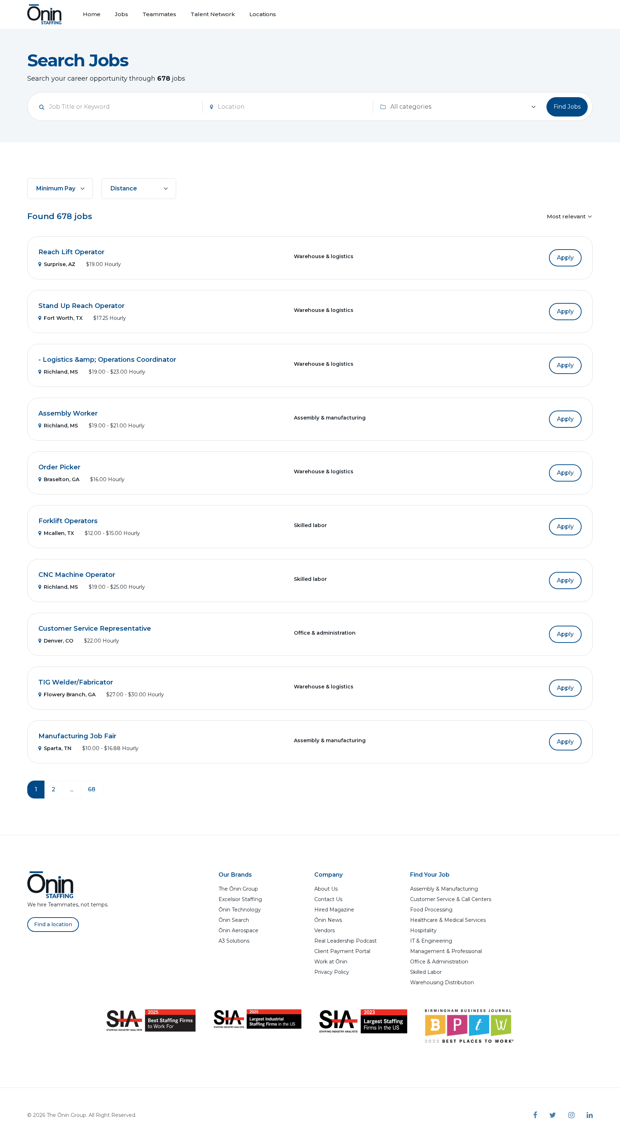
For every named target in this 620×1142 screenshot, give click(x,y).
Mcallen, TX (59, 533)
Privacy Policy (331, 972)
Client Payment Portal (342, 951)
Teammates (159, 14)
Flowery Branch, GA (69, 694)
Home (91, 14)
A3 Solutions (234, 941)
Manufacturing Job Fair (77, 736)
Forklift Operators (68, 521)
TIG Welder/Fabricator (75, 682)
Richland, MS (61, 372)
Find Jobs (567, 106)
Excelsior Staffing (240, 899)
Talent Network (213, 14)
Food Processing (431, 909)
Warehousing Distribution (442, 982)
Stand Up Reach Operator (81, 306)
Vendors (324, 930)
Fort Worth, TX (63, 318)
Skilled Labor (426, 972)
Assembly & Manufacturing (444, 889)
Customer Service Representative (94, 628)
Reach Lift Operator (71, 252)
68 (91, 789)
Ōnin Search (234, 920)
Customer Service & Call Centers (450, 899)
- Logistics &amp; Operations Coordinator (107, 360)
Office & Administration (439, 961)
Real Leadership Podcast (345, 941)
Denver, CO (58, 641)
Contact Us (328, 899)
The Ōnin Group (238, 889)
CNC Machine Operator (76, 575)
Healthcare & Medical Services (448, 920)
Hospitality (423, 930)
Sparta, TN (57, 748)
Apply (565, 257)
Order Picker (59, 467)
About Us (326, 889)
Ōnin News (328, 920)
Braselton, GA (61, 479)
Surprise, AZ (59, 264)
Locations (262, 14)
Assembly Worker (68, 413)
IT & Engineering (431, 941)
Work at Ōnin (330, 961)
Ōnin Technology (240, 909)
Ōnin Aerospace (238, 930)
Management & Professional (446, 951)
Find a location (53, 924)
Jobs (121, 14)
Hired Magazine (334, 909)
